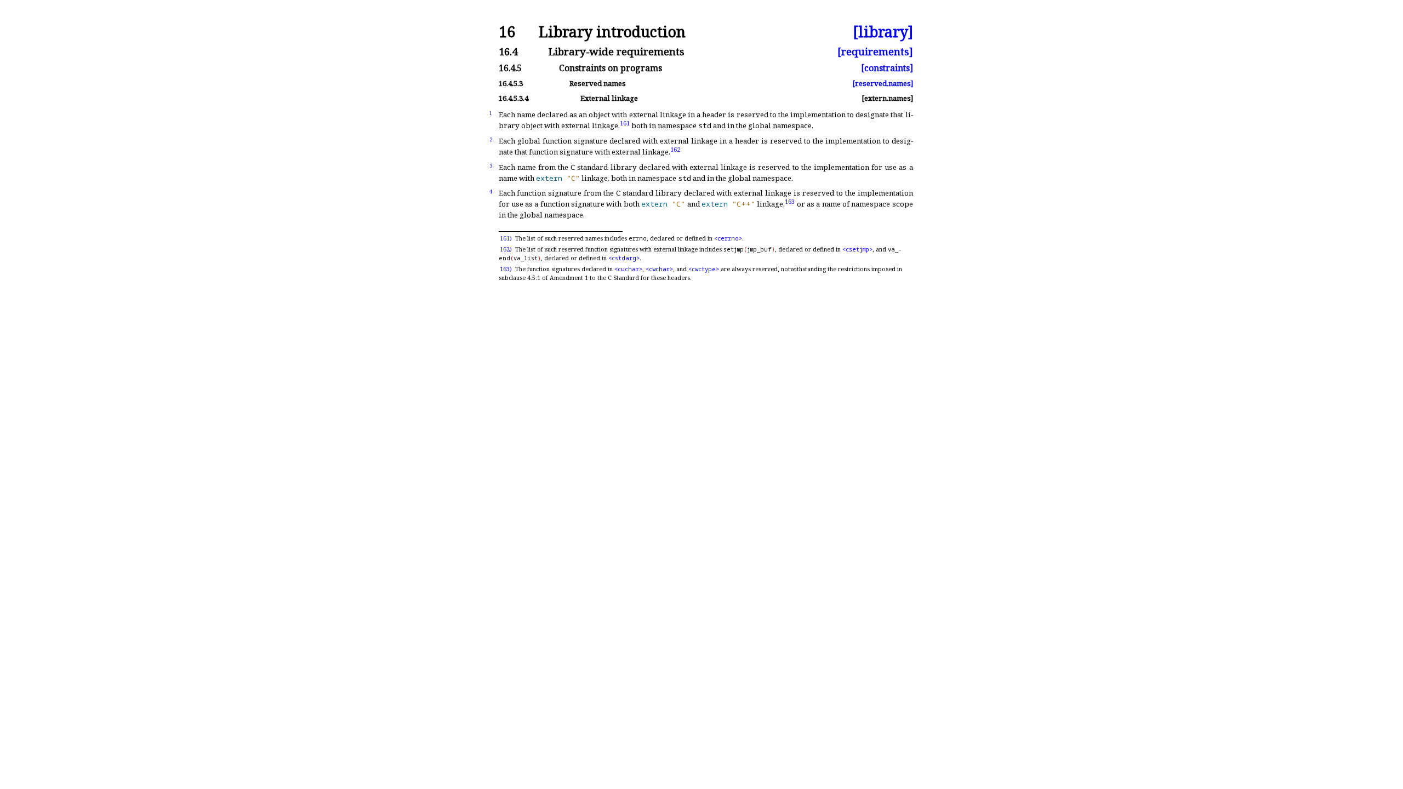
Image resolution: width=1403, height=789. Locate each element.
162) (506, 249)
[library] (883, 32)
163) (506, 269)
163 (790, 201)
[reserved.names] (882, 83)
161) (506, 238)
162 (675, 149)
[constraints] (887, 68)
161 (625, 122)
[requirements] (875, 52)
